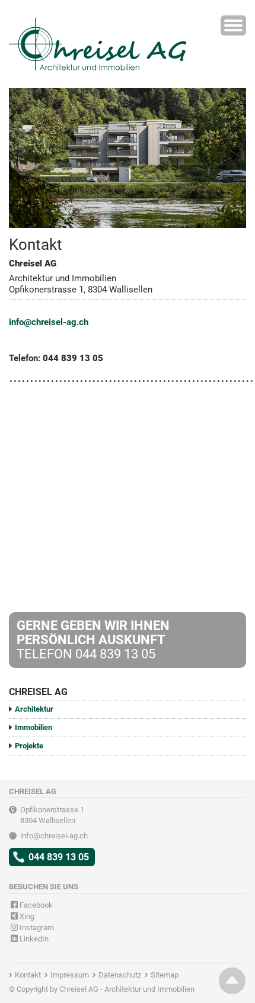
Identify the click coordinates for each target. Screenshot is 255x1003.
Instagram (36, 927)
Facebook (35, 905)
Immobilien (33, 727)
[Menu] (233, 25)
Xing (26, 916)
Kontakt (28, 974)
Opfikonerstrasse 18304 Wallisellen (52, 815)
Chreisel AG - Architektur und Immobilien (127, 989)
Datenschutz (119, 974)
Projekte (29, 745)
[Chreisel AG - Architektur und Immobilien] (98, 24)
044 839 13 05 (58, 857)
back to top (232, 980)
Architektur (34, 709)
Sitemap (165, 974)
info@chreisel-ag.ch (48, 322)
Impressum (69, 974)
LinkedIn (33, 938)
